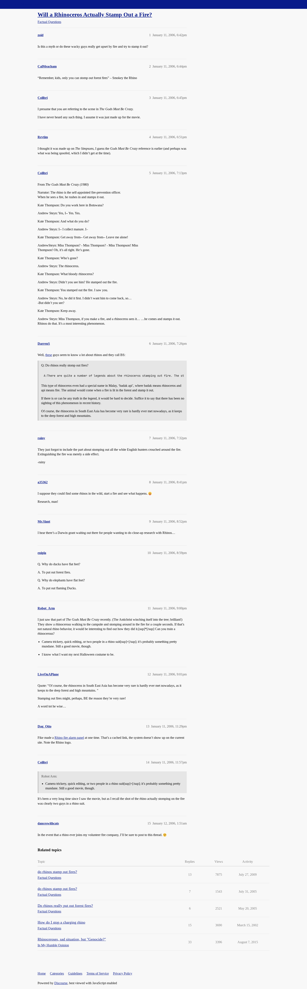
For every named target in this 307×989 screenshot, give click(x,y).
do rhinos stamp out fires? (57, 872)
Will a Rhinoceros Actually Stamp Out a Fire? (95, 14)
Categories (57, 973)
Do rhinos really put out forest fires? (65, 905)
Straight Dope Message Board (22, 4)
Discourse (60, 983)
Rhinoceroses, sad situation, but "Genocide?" (72, 939)
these (48, 355)
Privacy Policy (122, 973)
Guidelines (75, 973)
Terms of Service (97, 973)
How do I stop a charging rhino (61, 922)
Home (42, 973)
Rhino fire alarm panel (69, 737)
